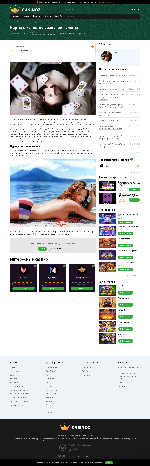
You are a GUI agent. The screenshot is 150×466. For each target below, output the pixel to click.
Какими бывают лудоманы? (109, 120)
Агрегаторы (50, 382)
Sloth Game (122, 286)
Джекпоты (14, 379)
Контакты (121, 386)
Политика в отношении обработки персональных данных (127, 376)
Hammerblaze (122, 310)
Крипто (49, 375)
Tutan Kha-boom (123, 322)
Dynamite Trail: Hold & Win (127, 263)
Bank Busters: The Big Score (127, 250)
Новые (12, 367)
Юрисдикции (51, 394)
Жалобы (59, 16)
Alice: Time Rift (123, 334)
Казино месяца (52, 390)
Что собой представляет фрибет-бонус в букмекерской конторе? (111, 106)
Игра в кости (15, 141)
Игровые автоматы (17, 386)
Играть (23, 288)
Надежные (14, 382)
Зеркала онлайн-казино (19, 397)
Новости (71, 16)
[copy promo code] (27, 284)
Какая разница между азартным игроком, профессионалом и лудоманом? (111, 96)
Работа (85, 371)
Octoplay (120, 218)
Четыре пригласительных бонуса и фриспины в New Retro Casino (129, 183)
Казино (16, 16)
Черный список (16, 371)
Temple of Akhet (123, 298)
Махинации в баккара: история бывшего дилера (110, 113)
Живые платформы (53, 379)
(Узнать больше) (98, 462)
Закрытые (14, 375)
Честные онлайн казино (19, 390)
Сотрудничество (88, 367)
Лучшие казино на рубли (19, 394)
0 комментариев (68, 33)
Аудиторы (49, 401)
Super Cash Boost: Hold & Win (128, 226)
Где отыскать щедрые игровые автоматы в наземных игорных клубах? (110, 128)
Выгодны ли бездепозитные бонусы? (113, 76)
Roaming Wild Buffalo (125, 238)
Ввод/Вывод (51, 371)
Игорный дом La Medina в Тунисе (111, 89)
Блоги (48, 409)
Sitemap (121, 393)
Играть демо (126, 222)
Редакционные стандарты (128, 390)
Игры (26, 16)
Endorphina (121, 288)
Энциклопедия (15, 409)
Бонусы (36, 16)
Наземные (50, 386)
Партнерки (86, 375)
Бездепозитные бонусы (19, 401)
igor (23, 33)
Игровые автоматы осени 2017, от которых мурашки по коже (112, 137)
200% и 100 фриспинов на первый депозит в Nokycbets (128, 195)
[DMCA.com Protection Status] (74, 450)
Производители (52, 367)
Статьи (48, 16)
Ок (109, 463)
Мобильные (50, 405)
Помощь (121, 382)
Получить (134, 189)
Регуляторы (50, 397)
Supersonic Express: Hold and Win (128, 214)
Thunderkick (121, 300)
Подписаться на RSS (82, 456)
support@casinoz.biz (107, 2)
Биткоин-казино (16, 405)
